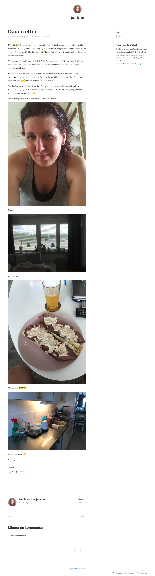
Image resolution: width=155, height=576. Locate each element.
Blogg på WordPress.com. (77, 569)
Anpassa (141, 64)
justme (77, 17)
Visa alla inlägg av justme (27, 503)
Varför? (12, 516)
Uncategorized (24, 37)
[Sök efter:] (127, 36)
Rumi (83, 516)
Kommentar (78, 551)
